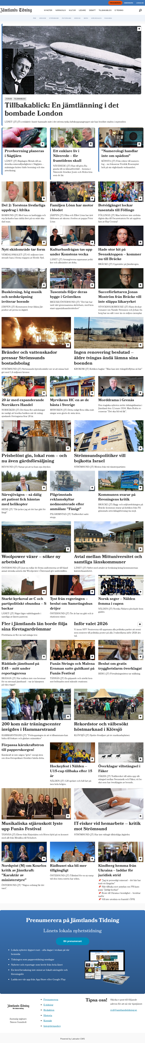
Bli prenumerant (72, 941)
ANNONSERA (128, 3)
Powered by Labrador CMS (72, 1039)
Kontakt (47, 1021)
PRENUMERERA (115, 3)
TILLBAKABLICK (105, 10)
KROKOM (42, 18)
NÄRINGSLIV (61, 10)
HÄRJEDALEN (96, 18)
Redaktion (48, 1010)
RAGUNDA (108, 18)
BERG (86, 18)
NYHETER (48, 10)
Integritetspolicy (52, 1026)
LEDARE (82, 10)
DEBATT (92, 10)
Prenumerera (50, 1000)
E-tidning (48, 1005)
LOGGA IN (139, 3)
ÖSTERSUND (66, 18)
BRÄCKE (77, 18)
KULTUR (72, 10)
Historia (47, 1016)
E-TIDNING (119, 10)
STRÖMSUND (54, 18)
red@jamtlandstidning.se (123, 1010)
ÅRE (34, 18)
